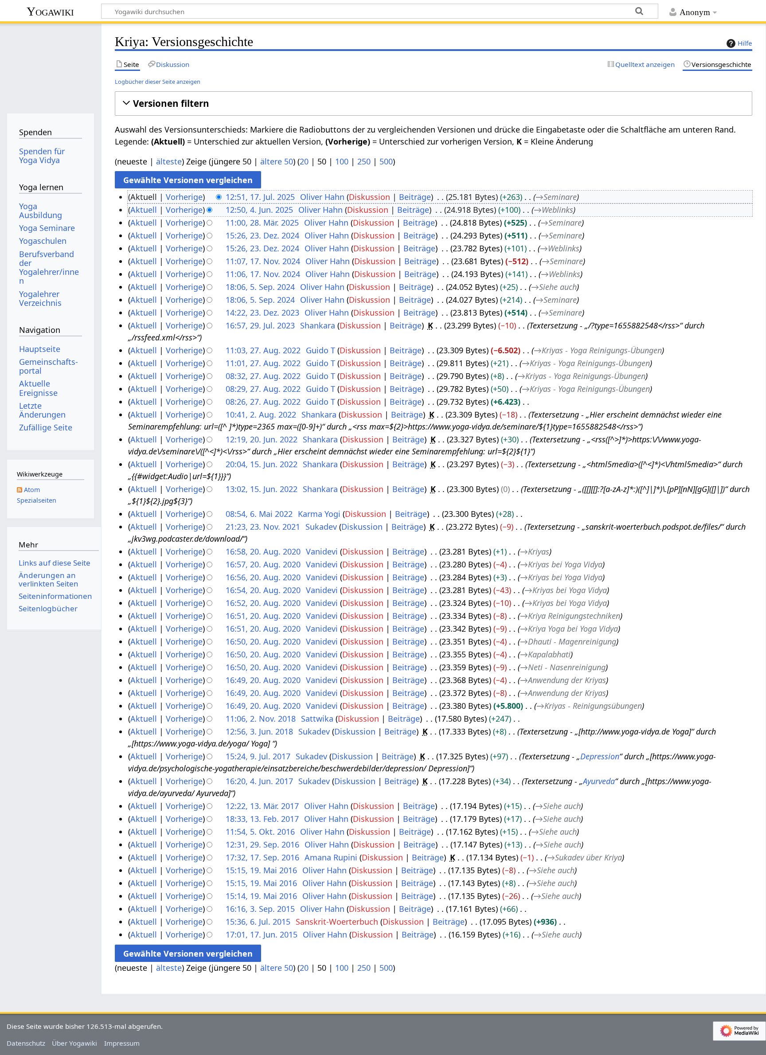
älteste (169, 161)
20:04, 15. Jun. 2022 (261, 464)
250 (364, 161)
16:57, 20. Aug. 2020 (263, 564)
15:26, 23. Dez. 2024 (262, 235)
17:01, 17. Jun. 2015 (261, 934)
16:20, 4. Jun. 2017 (259, 781)
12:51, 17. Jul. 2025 (260, 196)
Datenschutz (26, 1043)
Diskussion (369, 196)
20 (304, 161)
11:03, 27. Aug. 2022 (263, 350)
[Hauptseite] (50, 65)
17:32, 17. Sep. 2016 (262, 857)
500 (386, 161)
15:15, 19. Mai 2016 (261, 870)
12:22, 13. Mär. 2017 (262, 806)
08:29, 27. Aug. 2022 (263, 388)
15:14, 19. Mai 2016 (261, 896)
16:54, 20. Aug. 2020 (263, 590)
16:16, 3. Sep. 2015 (260, 908)
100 (341, 161)
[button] (433, 103)
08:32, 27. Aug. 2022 (263, 376)
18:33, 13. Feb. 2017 (262, 818)
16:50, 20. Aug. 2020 (263, 641)
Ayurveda (599, 781)
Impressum (122, 1043)
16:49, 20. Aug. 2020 (263, 680)
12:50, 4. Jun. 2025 (259, 209)
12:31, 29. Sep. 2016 (262, 844)
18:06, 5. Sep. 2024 (260, 286)
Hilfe (745, 43)
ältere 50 (276, 161)
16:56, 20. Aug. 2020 (263, 577)
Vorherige (184, 196)
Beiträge (415, 196)
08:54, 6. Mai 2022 (259, 513)
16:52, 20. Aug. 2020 (263, 603)
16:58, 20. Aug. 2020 (263, 551)
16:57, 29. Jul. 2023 (260, 325)
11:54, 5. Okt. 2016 (260, 831)
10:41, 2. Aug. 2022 (261, 414)
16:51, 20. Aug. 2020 (263, 615)
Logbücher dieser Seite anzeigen (157, 82)
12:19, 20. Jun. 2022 (261, 439)
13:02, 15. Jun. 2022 (261, 489)
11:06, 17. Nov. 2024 (263, 274)
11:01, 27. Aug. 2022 (263, 363)
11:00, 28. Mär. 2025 (262, 222)
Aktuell (143, 209)
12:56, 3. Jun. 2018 (259, 731)
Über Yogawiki (74, 1043)
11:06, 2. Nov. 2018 (261, 718)
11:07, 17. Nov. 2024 (263, 261)
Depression (599, 756)
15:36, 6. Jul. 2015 (258, 921)
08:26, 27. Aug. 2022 (263, 401)
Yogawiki (50, 11)
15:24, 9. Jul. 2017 (258, 756)
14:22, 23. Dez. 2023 (262, 312)
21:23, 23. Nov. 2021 (263, 526)
